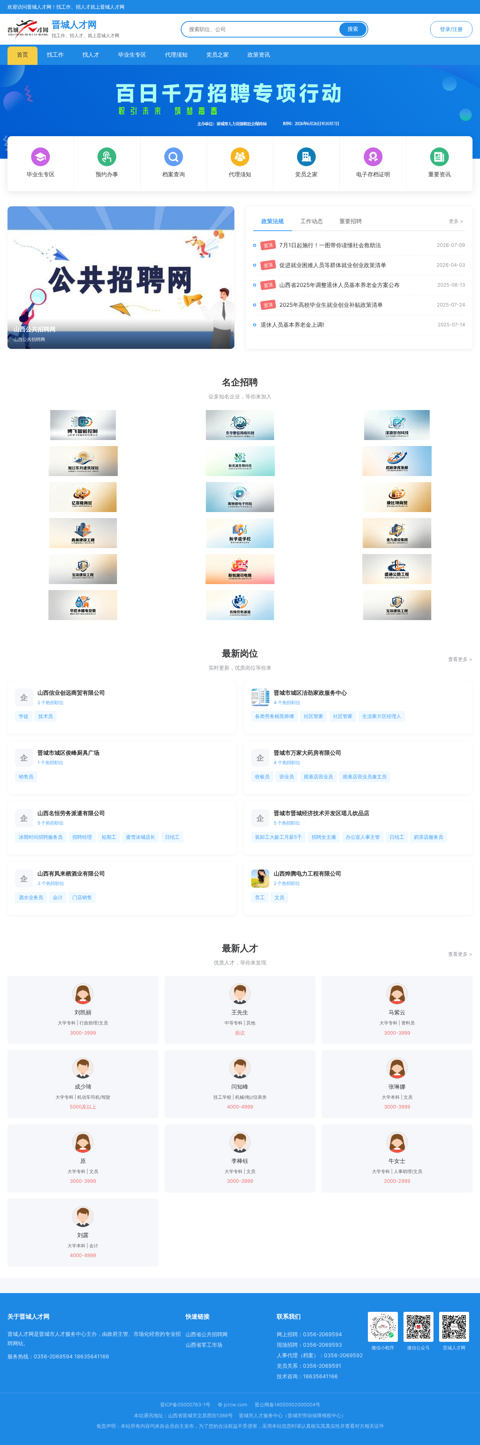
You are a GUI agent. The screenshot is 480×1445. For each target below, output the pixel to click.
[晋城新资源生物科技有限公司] (239, 461)
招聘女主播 (324, 837)
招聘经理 (82, 837)
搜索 (353, 29)
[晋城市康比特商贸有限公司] (397, 497)
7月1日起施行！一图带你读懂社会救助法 (330, 245)
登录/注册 (451, 29)
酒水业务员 (31, 897)
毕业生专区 (132, 54)
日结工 (172, 837)
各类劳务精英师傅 (274, 716)
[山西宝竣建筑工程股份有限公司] (83, 569)
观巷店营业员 (318, 777)
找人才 (90, 54)
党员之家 (217, 54)
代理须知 (176, 54)
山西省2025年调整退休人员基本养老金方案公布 (339, 284)
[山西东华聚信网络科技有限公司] (240, 425)
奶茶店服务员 (428, 837)
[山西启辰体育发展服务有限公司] (397, 461)
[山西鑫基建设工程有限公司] (83, 533)
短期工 (109, 837)
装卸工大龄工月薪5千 (278, 837)
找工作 (55, 54)
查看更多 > (460, 659)
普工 (260, 897)
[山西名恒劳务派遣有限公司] (240, 605)
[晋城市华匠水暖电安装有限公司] (82, 605)
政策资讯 (259, 54)
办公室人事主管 (363, 837)
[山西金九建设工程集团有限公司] (397, 533)
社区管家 (313, 716)
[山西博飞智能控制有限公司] (83, 425)
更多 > (456, 221)
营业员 (286, 777)
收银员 (262, 777)
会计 (58, 897)
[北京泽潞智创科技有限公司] (397, 425)
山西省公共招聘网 (207, 1334)
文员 (279, 897)
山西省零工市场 (204, 1344)
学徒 (23, 716)
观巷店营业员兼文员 (365, 777)
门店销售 (82, 897)
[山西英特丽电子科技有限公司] (240, 497)
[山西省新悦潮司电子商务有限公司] (240, 569)
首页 (22, 54)
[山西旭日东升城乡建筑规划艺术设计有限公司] (83, 461)
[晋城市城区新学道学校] (240, 533)
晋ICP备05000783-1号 (185, 1404)
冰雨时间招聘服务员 (41, 837)
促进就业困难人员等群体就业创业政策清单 (332, 265)
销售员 (26, 777)
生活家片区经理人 (381, 716)
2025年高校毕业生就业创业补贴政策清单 (331, 304)
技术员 (45, 716)
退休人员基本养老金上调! (292, 324)
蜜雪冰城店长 (140, 837)
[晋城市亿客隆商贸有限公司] (83, 497)
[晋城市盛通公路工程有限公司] (397, 569)
